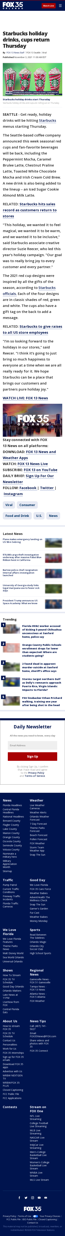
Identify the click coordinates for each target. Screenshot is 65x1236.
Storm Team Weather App (37, 849)
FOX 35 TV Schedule (9, 981)
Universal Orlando (13, 961)
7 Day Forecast (38, 823)
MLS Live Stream (39, 1179)
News (53, 516)
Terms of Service (35, 775)
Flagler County (11, 824)
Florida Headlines (12, 805)
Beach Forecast (38, 835)
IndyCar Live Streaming (37, 1146)
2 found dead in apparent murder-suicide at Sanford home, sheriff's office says (40, 667)
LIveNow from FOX (11, 1003)
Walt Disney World (13, 953)
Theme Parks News (10, 947)
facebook (19, 1197)
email (46, 1197)
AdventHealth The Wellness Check (40, 899)
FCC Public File (11, 1094)
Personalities (10, 1044)
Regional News (37, 972)
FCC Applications (12, 1098)
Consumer (27, 505)
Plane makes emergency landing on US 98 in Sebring (22, 540)
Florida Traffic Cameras (10, 905)
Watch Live (48, 6)
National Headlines (13, 816)
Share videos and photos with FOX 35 (39, 1043)
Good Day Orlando (13, 986)
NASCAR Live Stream (37, 1139)
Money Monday (38, 921)
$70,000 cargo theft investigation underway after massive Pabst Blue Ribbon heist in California (22, 557)
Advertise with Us (12, 1071)
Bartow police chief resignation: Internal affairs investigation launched (20, 572)
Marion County (11, 833)
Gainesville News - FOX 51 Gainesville (40, 981)
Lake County (10, 829)
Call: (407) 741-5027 (38, 1027)
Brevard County (11, 820)
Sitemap (7, 871)
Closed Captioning (13, 1089)
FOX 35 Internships (13, 1052)
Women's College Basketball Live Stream (39, 1165)
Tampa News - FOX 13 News (38, 988)
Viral (44, 52)
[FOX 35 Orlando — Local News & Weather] (13, 5)
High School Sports (40, 953)
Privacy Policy (36, 772)
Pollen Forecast (38, 839)
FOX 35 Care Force (40, 889)
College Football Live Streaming (39, 1124)
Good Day (37, 880)
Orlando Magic (38, 941)
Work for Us (9, 1048)
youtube (39, 1197)
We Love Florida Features (12, 940)
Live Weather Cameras (37, 807)
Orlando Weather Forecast (39, 818)
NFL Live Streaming (35, 1117)
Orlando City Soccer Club (37, 947)
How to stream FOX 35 (11, 1027)
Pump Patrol (10, 884)
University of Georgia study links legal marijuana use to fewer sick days (21, 588)
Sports (35, 930)
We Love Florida (39, 884)
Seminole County (12, 845)
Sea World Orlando (13, 957)
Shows (8, 970)
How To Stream (12, 975)
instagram (32, 1197)
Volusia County (11, 849)
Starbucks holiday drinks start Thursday (26, 99)
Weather (36, 800)
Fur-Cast (34, 912)
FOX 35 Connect (39, 1050)
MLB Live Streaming (35, 1132)
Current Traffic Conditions (11, 890)
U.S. (39, 516)
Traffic (8, 880)
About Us (10, 1021)
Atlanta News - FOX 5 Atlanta (38, 995)
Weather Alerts (38, 812)
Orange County (11, 837)
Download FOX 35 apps (13, 1065)
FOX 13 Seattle (34, 52)
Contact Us (9, 1040)
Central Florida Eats (11, 1011)
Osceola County (12, 841)
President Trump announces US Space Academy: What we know (20, 602)
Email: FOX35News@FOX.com (43, 1035)
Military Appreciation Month (10, 864)
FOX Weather (37, 843)
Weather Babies (39, 893)
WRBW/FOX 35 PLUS (11, 1084)
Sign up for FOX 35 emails (13, 1058)
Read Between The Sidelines (38, 936)
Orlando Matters (12, 990)
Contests (10, 1107)
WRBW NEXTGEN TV (13, 1077)
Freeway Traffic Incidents (11, 898)
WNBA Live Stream (36, 1174)
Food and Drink (17, 516)
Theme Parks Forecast (37, 829)
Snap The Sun (37, 854)
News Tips (38, 1021)
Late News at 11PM (10, 996)
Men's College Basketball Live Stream (38, 1155)
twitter (26, 1197)
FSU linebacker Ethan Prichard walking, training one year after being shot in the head (42, 701)
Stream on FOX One (38, 1109)
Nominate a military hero (10, 855)
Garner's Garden (39, 908)
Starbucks (47, 120)
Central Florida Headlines (11, 811)
